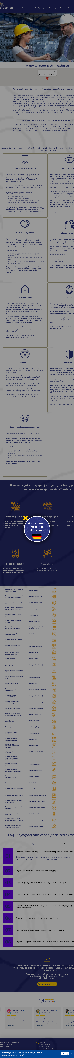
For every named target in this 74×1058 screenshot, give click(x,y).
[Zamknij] (72, 1053)
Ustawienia (54, 1054)
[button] (25, 518)
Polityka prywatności (17, 1055)
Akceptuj (65, 1054)
